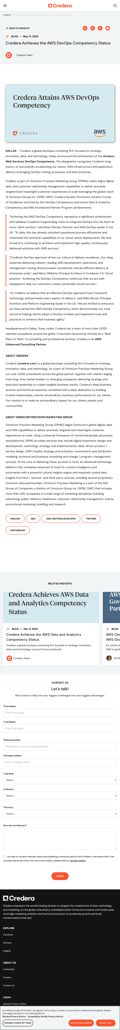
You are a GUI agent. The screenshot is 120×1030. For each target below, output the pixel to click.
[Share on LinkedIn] (85, 28)
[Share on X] (92, 28)
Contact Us (8, 985)
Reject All (106, 1023)
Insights (7, 14)
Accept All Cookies (81, 1023)
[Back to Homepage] (60, 5)
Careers (7, 977)
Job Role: (8, 773)
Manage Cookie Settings (17, 1023)
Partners (7, 942)
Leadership (8, 969)
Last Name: (9, 721)
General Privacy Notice (14, 1003)
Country (8, 807)
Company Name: (12, 755)
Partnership (17, 530)
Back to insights (19, 28)
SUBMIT (60, 876)
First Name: (9, 706)
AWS (33, 518)
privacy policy (78, 860)
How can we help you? (15, 825)
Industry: (8, 789)
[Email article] (107, 28)
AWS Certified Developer (61, 518)
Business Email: (11, 740)
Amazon (15, 518)
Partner (91, 518)
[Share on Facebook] (100, 28)
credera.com (27, 363)
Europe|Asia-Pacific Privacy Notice (45, 1016)
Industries (8, 934)
